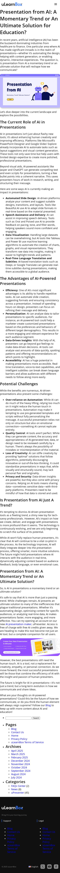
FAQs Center (18, 786)
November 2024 (20, 764)
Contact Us (17, 732)
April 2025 (17, 750)
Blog (48, 705)
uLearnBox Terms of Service (27, 742)
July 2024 (16, 777)
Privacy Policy (19, 739)
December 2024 (20, 760)
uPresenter (17, 792)
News (14, 789)
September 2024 (20, 770)
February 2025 (19, 757)
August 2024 (18, 774)
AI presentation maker (19, 624)
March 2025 (18, 754)
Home (14, 735)
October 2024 (19, 767)
